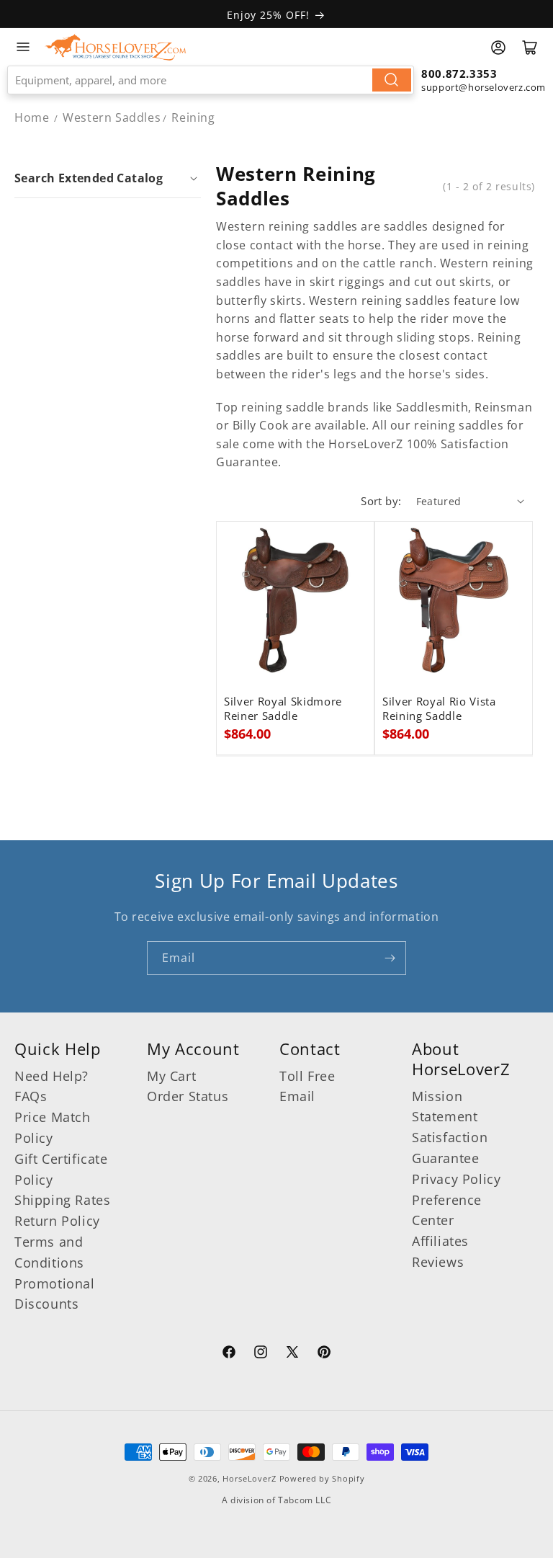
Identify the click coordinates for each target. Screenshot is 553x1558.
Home (31, 117)
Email (297, 1096)
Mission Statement (444, 1106)
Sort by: (381, 501)
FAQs (30, 1096)
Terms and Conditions (49, 1252)
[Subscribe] (389, 958)
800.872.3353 (459, 73)
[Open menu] (23, 47)
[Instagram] (260, 1354)
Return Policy (57, 1220)
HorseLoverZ (249, 1478)
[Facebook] (229, 1354)
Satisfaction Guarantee (449, 1148)
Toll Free (307, 1076)
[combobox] (210, 80)
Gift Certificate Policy (61, 1169)
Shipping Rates (62, 1199)
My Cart (171, 1076)
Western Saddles (112, 117)
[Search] (391, 80)
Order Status (187, 1096)
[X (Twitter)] (292, 1354)
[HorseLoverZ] (115, 46)
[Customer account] (498, 47)
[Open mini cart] (530, 47)
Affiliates (440, 1241)
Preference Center (447, 1210)
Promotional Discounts (54, 1294)
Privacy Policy (456, 1179)
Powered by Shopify (322, 1478)
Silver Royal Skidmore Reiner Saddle (283, 709)
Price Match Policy (52, 1127)
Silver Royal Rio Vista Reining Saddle (439, 709)
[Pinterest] (324, 1354)
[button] (107, 178)
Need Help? (51, 1076)
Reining (193, 117)
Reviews (438, 1261)
